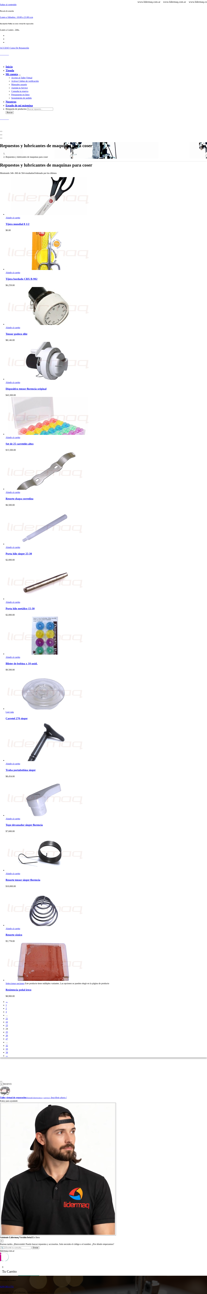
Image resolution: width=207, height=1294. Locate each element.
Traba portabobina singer (21, 770)
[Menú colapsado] (1, 131)
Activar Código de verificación (25, 81)
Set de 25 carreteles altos (20, 443)
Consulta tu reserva (19, 91)
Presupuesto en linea (20, 94)
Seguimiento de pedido (21, 98)
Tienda (10, 70)
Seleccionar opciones (15, 983)
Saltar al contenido (8, 4)
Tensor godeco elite (16, 333)
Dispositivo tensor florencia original (26, 388)
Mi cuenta (12, 74)
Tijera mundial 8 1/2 (17, 224)
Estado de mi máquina (19, 105)
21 (7, 1018)
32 (7, 1045)
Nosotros (11, 101)
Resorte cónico (14, 934)
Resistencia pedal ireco (18, 989)
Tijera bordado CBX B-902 (21, 278)
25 (7, 1032)
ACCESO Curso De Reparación (14, 48)
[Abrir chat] (58, 1169)
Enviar (35, 1248)
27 (7, 1039)
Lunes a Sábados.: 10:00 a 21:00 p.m (16, 17)
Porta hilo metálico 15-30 (20, 608)
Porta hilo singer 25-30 (19, 553)
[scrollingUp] (1, 1081)
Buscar (10, 112)
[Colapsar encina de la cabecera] (1, 138)
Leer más (10, 712)
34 (7, 1052)
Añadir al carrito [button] (13, 218)
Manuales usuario (19, 84)
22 (7, 1022)
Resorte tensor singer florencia (23, 879)
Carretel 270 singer (17, 718)
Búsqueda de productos (16, 109)
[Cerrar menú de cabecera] (1, 134)
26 (7, 1035)
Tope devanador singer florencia (24, 824)
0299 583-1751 (7, 1286)
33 (7, 1049)
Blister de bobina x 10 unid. (22, 663)
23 (7, 1025)
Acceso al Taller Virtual (21, 78)
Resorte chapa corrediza (19, 498)
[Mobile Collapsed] (19, 75)
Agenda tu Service (19, 88)
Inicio (9, 66)
